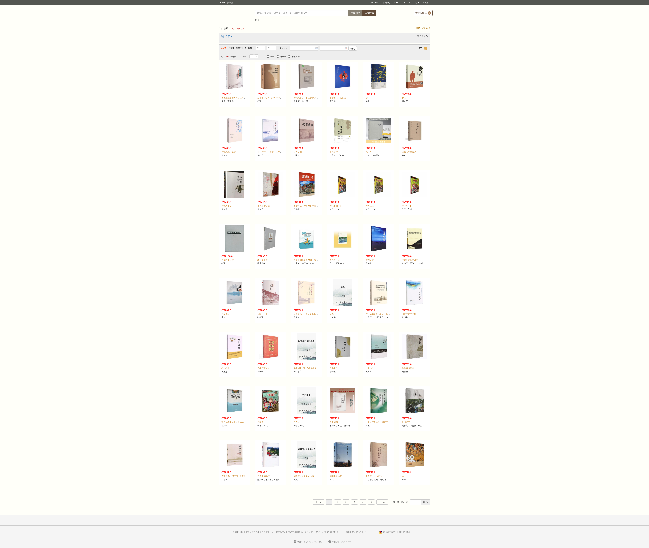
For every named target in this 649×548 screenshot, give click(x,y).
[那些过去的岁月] (414, 292)
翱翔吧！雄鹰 (336, 476)
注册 (396, 2)
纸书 (272, 56)
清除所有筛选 (423, 28)
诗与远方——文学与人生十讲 (270, 151)
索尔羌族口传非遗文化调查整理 (308, 97)
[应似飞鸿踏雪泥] (414, 130)
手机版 (425, 2)
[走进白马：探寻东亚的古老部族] (306, 184)
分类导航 (226, 36)
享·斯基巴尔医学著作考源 (305, 368)
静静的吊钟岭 (408, 368)
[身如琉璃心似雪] (234, 130)
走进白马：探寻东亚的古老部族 (308, 206)
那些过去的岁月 (409, 314)
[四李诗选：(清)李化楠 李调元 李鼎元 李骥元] (234, 454)
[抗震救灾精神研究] (414, 238)
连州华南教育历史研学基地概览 (380, 314)
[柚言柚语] (234, 346)
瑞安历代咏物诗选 (374, 476)
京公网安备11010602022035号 (397, 532)
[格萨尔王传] (270, 238)
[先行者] (378, 130)
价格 (250, 48)
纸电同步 (296, 56)
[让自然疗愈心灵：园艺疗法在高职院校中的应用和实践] (378, 400)
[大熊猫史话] (234, 184)
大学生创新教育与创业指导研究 (308, 260)
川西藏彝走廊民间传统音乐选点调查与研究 (240, 97)
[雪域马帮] (378, 238)
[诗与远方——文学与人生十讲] (270, 130)
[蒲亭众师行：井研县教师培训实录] (306, 292)
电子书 (283, 56)
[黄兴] (414, 76)
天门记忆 (406, 422)
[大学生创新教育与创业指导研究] (306, 238)
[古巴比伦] (378, 184)
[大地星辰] (342, 346)
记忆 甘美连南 (263, 476)
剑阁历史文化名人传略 (304, 476)
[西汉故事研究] (234, 238)
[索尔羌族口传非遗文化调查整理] (306, 76)
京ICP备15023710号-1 (356, 532)
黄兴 (404, 97)
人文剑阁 (334, 422)
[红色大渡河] (342, 238)
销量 (232, 47)
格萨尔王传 (262, 260)
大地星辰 (334, 368)
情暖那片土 (262, 314)
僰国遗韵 (298, 151)
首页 (404, 2)
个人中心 (413, 2)
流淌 (332, 314)
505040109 (346, 542)
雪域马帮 (370, 260)
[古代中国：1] (342, 184)
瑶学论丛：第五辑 (338, 97)
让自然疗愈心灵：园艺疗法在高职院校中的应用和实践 (390, 422)
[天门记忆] (414, 400)
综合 (224, 47)
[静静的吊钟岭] (414, 346)
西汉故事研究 (227, 260)
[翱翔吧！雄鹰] (342, 454)
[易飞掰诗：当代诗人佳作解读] (270, 76)
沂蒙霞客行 (226, 314)
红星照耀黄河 (263, 368)
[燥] (414, 454)
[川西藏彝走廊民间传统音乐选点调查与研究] (234, 76)
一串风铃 (370, 368)
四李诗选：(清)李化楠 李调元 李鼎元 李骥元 (241, 476)
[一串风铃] (378, 346)
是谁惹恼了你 (263, 206)
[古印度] (270, 400)
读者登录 (375, 2)
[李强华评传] (342, 130)
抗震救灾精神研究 (410, 260)
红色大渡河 (335, 260)
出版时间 (241, 47)
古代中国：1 (335, 206)
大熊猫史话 (226, 206)
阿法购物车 (422, 13)
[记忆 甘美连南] (270, 454)
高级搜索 (369, 13)
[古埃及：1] (414, 184)
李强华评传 (335, 151)
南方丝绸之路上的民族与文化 (234, 422)
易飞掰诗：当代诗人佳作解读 (270, 97)
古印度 (260, 422)
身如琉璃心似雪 (228, 151)
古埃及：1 (406, 206)
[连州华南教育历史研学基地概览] (378, 292)
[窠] (378, 76)
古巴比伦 (370, 206)
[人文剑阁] (342, 400)
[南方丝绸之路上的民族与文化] (234, 400)
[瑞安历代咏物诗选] (378, 454)
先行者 (369, 151)
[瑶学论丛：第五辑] (342, 76)
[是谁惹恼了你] (270, 184)
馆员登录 (387, 2)
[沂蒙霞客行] (234, 292)
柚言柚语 (225, 368)
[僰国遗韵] (306, 130)
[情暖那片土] (270, 292)
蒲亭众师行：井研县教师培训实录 (309, 314)
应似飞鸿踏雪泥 (409, 151)
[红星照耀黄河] (270, 346)
